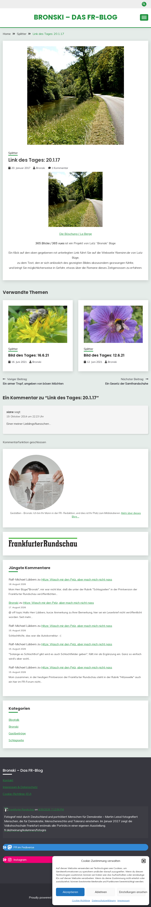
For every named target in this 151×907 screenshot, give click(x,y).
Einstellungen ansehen (132, 892)
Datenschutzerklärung (104, 900)
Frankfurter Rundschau (21, 809)
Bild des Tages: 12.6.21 (104, 355)
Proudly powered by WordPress (50, 897)
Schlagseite (16, 740)
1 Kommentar (60, 168)
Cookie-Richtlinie (81, 900)
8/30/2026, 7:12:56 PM (51, 809)
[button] (143, 861)
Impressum (123, 900)
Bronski (40, 168)
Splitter (13, 153)
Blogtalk (14, 720)
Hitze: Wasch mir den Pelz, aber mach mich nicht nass (76, 579)
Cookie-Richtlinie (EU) (17, 794)
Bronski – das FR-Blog (75, 17)
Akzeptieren (70, 892)
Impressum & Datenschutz (20, 787)
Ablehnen (101, 892)
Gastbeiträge (17, 733)
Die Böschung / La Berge (75, 234)
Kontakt (8, 780)
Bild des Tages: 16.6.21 (28, 355)
